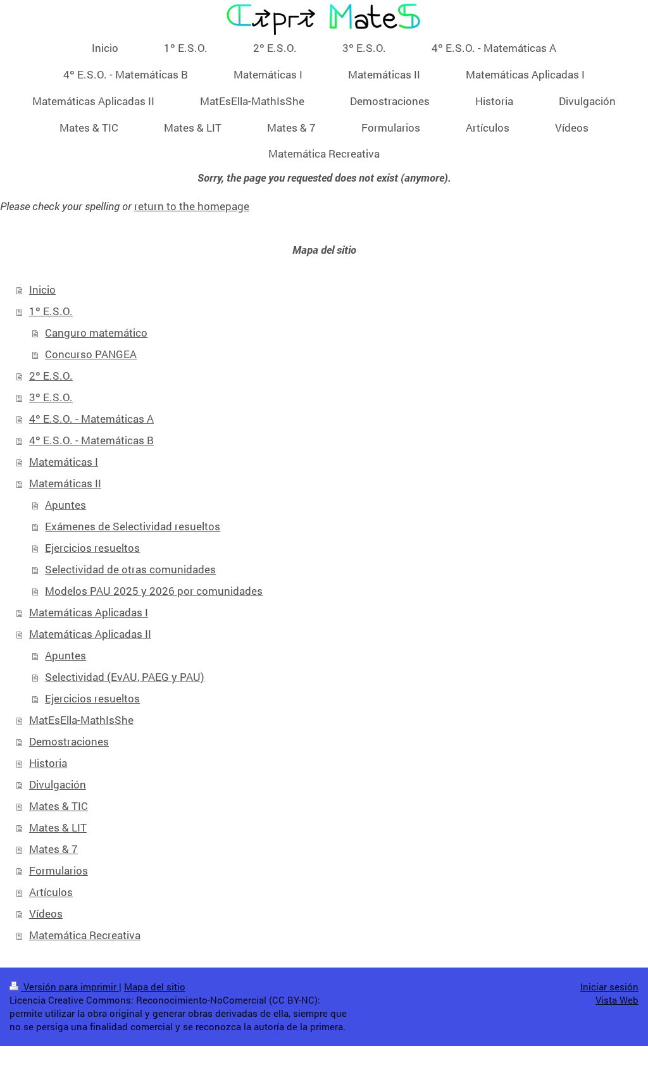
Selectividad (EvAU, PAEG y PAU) (124, 677)
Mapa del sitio (154, 986)
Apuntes (65, 504)
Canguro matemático (96, 332)
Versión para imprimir (70, 986)
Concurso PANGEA (91, 354)
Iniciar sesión (609, 986)
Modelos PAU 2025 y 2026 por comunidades (154, 590)
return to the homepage (191, 206)
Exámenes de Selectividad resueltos (132, 526)
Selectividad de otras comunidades (130, 569)
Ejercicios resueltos (92, 547)
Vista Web (617, 999)
